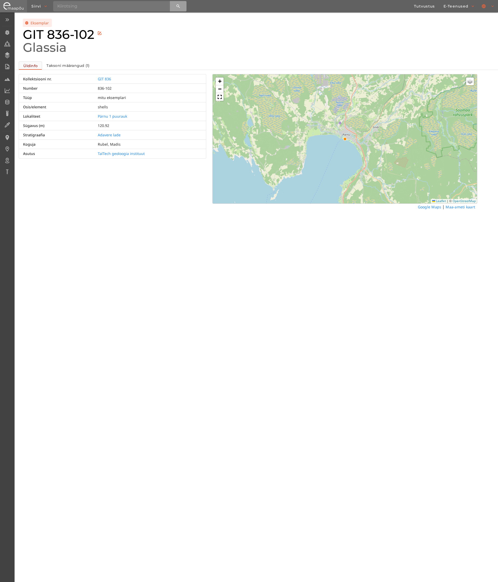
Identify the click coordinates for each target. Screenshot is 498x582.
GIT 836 (104, 78)
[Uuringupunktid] (7, 149)
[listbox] (7, 96)
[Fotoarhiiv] (7, 66)
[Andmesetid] (7, 102)
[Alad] (7, 160)
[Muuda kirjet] (99, 33)
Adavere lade (109, 134)
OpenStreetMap (464, 201)
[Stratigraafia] (7, 55)
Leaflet (440, 201)
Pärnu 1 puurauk (112, 116)
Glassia (45, 47)
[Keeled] (488, 6)
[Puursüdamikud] (7, 172)
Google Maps (429, 206)
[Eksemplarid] (7, 32)
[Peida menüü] (7, 20)
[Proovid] (7, 79)
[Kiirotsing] (178, 6)
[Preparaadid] (7, 125)
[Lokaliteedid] (7, 137)
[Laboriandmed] (7, 91)
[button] (220, 81)
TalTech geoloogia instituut (121, 153)
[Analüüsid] (7, 113)
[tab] (30, 65)
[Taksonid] (7, 44)
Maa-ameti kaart (460, 206)
